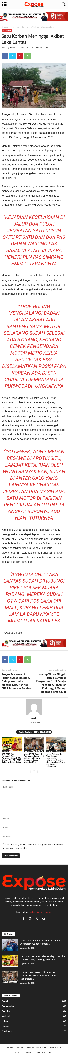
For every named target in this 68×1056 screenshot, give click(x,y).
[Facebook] (5, 56)
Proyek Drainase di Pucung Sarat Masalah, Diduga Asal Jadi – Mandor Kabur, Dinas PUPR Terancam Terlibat (16, 681)
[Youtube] (44, 919)
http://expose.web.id (34, 722)
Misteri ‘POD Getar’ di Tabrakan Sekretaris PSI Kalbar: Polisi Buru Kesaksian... (38, 975)
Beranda (5, 27)
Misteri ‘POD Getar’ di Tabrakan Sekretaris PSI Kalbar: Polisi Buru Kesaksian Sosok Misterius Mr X (34, 758)
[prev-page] (32, 771)
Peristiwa (15, 27)
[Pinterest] (20, 56)
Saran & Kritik (55, 1047)
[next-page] (36, 771)
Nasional (6, 1016)
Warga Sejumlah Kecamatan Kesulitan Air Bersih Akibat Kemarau (41, 942)
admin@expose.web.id (41, 912)
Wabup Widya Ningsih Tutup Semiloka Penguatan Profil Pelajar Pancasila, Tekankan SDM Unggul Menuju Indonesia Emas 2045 (51, 683)
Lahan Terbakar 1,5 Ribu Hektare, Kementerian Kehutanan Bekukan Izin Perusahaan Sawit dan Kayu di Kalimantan (55, 760)
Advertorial (51, 751)
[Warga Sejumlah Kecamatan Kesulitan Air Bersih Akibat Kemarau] (10, 945)
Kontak (20, 1047)
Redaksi (10, 1047)
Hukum (5, 1021)
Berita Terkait (25, 732)
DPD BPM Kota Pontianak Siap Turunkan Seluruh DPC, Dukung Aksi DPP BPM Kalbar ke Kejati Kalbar (12, 758)
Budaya (5, 751)
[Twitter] (12, 56)
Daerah (27, 751)
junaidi (11, 47)
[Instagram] (31, 919)
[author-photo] (34, 707)
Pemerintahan (8, 1006)
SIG (49, 1052)
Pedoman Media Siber (36, 1047)
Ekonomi (6, 1026)
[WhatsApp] (27, 56)
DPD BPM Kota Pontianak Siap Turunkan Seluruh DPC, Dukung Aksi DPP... (43, 958)
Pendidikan (7, 1031)
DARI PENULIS (43, 732)
